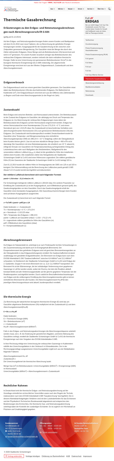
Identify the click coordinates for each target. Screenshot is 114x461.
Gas (51, 9)
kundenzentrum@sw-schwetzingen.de (23, 436)
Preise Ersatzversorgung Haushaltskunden (94, 49)
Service (89, 9)
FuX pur (88, 67)
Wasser (70, 9)
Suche (109, 9)
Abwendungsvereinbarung (95, 83)
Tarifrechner (90, 40)
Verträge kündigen (33, 456)
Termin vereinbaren (49, 432)
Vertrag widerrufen (15, 456)
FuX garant (89, 58)
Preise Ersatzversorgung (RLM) (97, 54)
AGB (68, 456)
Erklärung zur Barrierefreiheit (53, 456)
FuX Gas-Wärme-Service (94, 75)
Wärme (60, 9)
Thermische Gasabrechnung (96, 79)
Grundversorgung (92, 44)
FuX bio (88, 71)
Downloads (89, 95)
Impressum (87, 456)
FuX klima (89, 63)
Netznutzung (90, 91)
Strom (80, 9)
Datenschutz (76, 456)
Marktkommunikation (93, 87)
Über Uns (101, 9)
